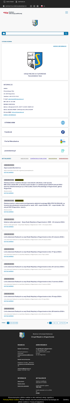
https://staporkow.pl (18, 112)
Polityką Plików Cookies (11, 400)
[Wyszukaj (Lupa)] (66, 33)
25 (11, 323)
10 (8, 323)
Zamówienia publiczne (38, 158)
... (58, 323)
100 (17, 323)
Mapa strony (10, 1)
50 (13, 323)
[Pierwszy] (48, 323)
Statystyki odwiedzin (23, 386)
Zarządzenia (63, 158)
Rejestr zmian (21, 383)
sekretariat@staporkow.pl (16, 99)
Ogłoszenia (53, 158)
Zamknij (66, 400)
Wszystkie (25, 158)
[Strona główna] (4, 33)
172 (64, 323)
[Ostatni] (67, 323)
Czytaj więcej (9, 172)
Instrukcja (21, 1)
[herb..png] (35, 23)
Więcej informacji (10, 115)
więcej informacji (59, 46)
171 (61, 323)
